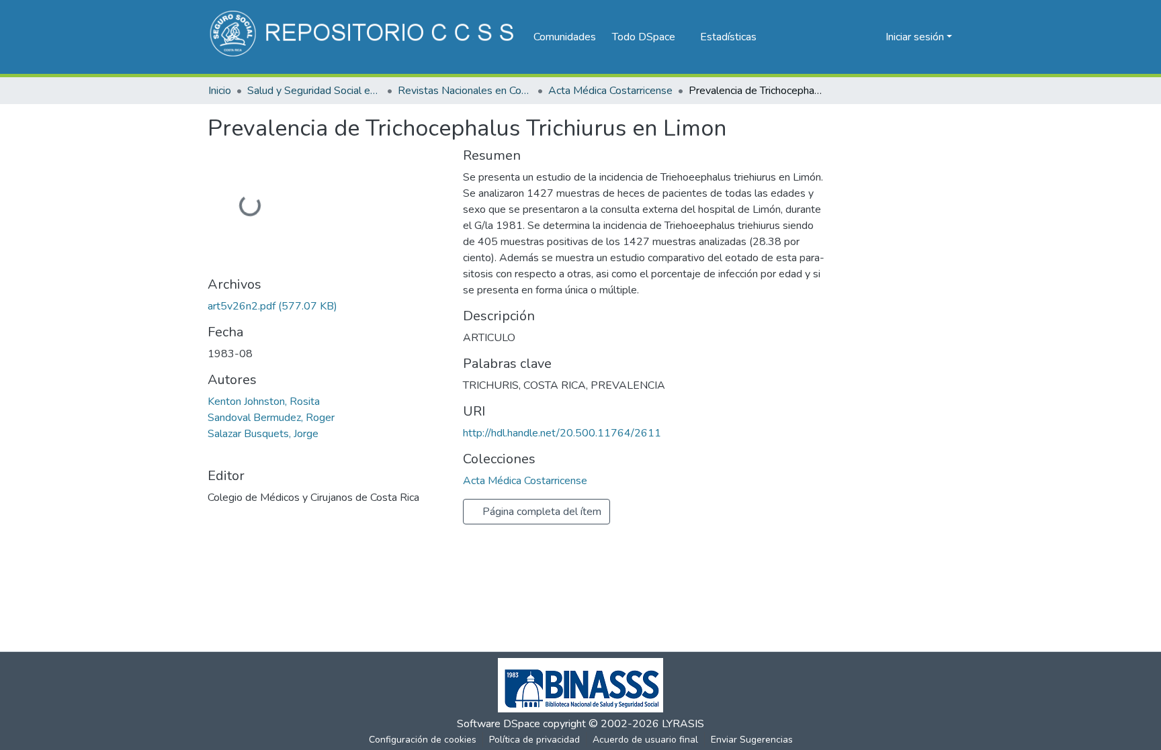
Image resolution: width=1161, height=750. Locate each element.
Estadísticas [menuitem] (728, 37)
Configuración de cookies (422, 739)
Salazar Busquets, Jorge (263, 433)
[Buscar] (853, 37)
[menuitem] (648, 37)
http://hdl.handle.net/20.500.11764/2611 (562, 433)
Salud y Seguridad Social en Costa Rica (314, 90)
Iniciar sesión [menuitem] (915, 37)
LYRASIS (683, 723)
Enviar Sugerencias (752, 739)
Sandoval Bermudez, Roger (271, 417)
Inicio (219, 90)
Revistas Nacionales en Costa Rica (465, 90)
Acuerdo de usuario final (645, 739)
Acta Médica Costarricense (610, 90)
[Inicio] (364, 37)
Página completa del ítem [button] (540, 511)
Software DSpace (498, 723)
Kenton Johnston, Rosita (264, 401)
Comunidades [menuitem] (564, 37)
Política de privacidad (534, 739)
